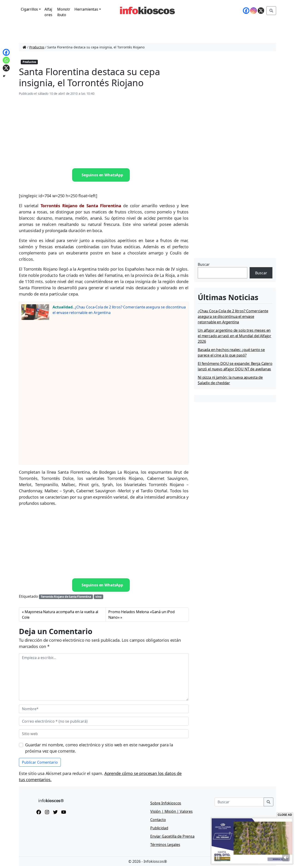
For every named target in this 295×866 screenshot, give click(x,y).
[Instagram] (253, 10)
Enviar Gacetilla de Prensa (172, 836)
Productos (36, 47)
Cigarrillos (29, 9)
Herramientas (86, 9)
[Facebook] (246, 10)
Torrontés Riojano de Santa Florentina (66, 597)
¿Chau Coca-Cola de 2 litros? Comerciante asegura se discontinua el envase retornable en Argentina (233, 316)
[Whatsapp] (6, 60)
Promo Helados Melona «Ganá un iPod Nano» (141, 614)
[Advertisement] (104, 132)
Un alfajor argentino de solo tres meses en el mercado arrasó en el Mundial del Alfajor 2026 (234, 336)
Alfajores (48, 12)
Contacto (158, 819)
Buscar (204, 264)
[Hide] (4, 76)
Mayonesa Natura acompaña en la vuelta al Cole (60, 614)
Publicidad (159, 828)
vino (98, 597)
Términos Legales (165, 844)
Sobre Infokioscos (165, 803)
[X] (261, 10)
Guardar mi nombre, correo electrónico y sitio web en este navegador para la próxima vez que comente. (99, 748)
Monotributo (63, 12)
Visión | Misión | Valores (171, 811)
